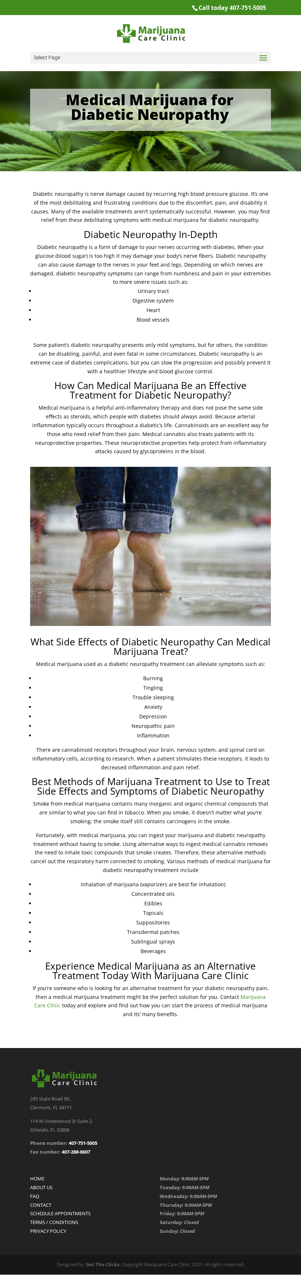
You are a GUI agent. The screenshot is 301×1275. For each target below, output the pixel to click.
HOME (37, 1178)
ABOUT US (41, 1187)
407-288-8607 (75, 1151)
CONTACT (40, 1205)
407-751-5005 (83, 1143)
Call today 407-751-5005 (232, 8)
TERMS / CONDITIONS (54, 1222)
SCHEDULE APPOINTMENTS (60, 1213)
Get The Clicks (102, 1264)
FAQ (34, 1196)
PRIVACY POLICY (48, 1231)
